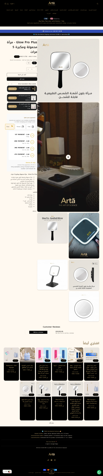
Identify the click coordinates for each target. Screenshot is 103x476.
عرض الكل (51, 423)
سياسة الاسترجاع (38, 472)
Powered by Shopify (66, 472)
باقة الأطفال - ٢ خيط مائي (59, 366)
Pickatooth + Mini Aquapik (11, 366)
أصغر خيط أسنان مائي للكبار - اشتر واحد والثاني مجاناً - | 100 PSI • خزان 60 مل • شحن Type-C (91, 369)
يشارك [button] (34, 211)
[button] (97, 3)
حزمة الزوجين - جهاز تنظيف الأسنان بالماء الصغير (76, 367)
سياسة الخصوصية (46, 472)
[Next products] (11, 84)
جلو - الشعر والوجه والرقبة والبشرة (24, 88)
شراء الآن (22, 79)
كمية (36, 66)
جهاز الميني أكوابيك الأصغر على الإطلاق (24, 104)
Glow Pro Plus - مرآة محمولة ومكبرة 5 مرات (43, 402)
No (34, 63)
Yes (29, 63)
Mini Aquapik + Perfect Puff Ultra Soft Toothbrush (91, 401)
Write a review (38, 332)
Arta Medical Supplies (56, 472)
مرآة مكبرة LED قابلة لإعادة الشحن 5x (27, 401)
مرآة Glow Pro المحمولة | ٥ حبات (59, 400)
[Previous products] (8, 84)
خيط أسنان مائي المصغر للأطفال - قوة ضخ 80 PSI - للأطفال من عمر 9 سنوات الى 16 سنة (43, 369)
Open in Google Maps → (51, 444)
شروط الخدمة (31, 472)
